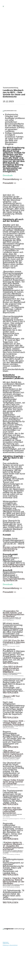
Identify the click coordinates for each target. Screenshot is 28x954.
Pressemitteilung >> (12, 179)
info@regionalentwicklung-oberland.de (13, 937)
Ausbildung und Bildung (14, 854)
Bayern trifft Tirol (7, 697)
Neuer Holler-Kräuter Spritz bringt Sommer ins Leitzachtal (13, 785)
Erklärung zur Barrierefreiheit (10, 945)
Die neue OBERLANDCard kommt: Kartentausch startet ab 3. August (12, 757)
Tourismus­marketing (13, 728)
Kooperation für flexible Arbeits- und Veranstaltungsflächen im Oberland (12, 618)
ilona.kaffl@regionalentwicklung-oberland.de (14, 565)
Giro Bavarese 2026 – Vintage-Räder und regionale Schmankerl (13, 726)
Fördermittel (12, 646)
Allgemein (11, 620)
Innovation (11, 675)
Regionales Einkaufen (14, 759)
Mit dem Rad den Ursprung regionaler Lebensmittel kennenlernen (12, 815)
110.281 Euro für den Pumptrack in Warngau (11, 644)
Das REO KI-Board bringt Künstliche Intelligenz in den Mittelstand (12, 674)
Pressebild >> (9, 183)
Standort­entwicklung (18, 675)
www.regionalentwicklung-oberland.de (14, 580)
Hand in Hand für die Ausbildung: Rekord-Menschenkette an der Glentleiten (13, 885)
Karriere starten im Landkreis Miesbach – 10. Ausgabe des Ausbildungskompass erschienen (13, 852)
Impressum (5, 942)
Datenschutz (6, 943)
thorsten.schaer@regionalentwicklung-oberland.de (14, 549)
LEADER (18, 646)
